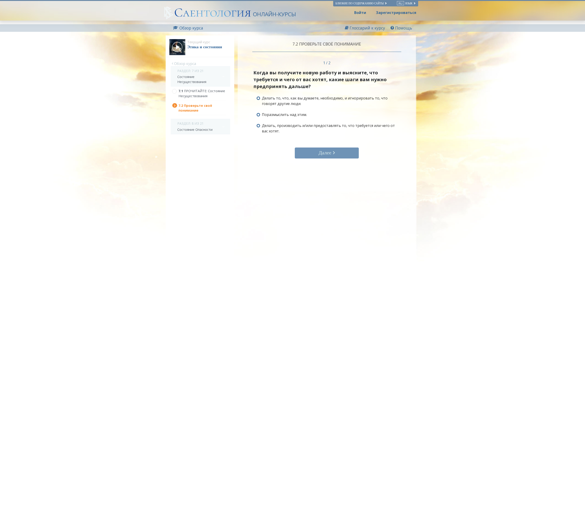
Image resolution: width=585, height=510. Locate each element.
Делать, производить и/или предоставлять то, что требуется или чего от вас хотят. (328, 128)
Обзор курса (184, 63)
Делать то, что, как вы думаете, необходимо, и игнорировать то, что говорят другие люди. (325, 101)
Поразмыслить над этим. (284, 114)
